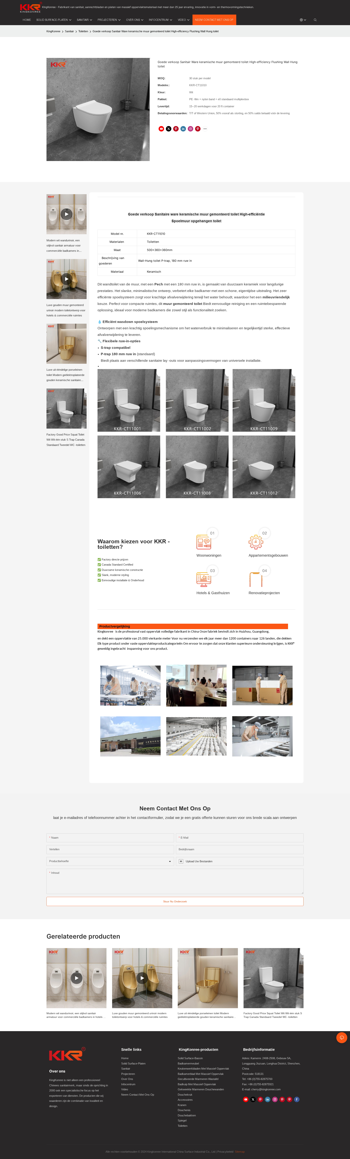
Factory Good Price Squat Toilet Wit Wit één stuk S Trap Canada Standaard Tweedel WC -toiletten (65, 439)
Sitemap (239, 1151)
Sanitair (69, 31)
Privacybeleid (225, 1151)
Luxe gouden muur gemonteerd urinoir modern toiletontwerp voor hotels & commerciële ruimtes (65, 310)
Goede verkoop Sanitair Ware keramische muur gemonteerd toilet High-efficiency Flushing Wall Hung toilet (156, 31)
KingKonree (53, 31)
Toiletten (83, 31)
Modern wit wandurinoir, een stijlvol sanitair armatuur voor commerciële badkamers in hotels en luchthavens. (63, 246)
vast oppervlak (150, 632)
